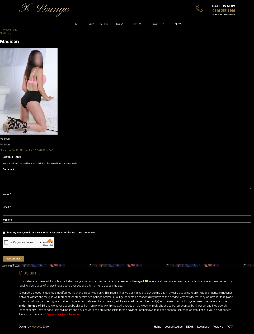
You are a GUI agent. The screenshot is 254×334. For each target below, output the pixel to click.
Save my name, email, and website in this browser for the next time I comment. (51, 232)
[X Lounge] (44, 9)
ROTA (119, 24)
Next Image (6, 33)
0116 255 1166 (223, 11)
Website (7, 219)
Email (7, 207)
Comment (9, 169)
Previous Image (8, 29)
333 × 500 (48, 150)
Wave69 (36, 326)
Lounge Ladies (98, 24)
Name (7, 194)
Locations (159, 24)
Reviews (137, 24)
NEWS (178, 24)
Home (75, 24)
